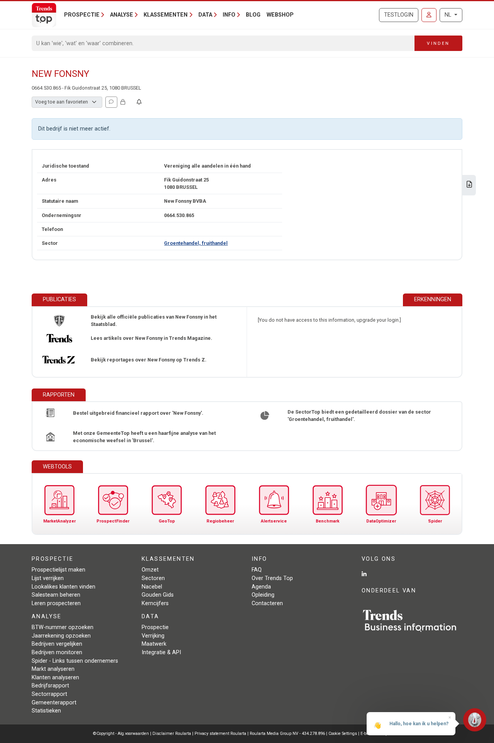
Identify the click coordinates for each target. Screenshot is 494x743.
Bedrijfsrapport (50, 685)
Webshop (280, 15)
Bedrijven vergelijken (57, 644)
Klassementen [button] (166, 15)
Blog (253, 15)
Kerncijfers (155, 603)
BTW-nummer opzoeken (62, 627)
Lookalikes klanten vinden (63, 587)
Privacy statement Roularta (220, 733)
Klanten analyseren (55, 677)
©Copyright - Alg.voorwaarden (121, 733)
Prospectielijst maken (58, 570)
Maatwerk (154, 644)
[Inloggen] (428, 15)
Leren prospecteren (56, 603)
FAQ (257, 570)
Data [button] (205, 15)
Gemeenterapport (54, 702)
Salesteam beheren (56, 595)
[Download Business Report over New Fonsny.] (469, 185)
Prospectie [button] (82, 15)
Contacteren (267, 603)
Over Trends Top (272, 578)
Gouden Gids (158, 595)
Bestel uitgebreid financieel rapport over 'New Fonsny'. (138, 413)
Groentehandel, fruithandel (196, 243)
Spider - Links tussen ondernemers (75, 661)
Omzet (150, 570)
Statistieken (46, 710)
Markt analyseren (53, 669)
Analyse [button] (121, 15)
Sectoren (153, 578)
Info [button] (229, 15)
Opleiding (263, 595)
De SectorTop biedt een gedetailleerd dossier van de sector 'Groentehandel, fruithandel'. (359, 415)
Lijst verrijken (48, 578)
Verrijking (153, 636)
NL (449, 15)
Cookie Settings (343, 733)
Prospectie (155, 627)
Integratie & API (161, 652)
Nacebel (152, 587)
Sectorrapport (49, 694)
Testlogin (398, 15)
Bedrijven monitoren (57, 652)
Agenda (261, 587)
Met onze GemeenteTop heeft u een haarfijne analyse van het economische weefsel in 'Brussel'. (144, 436)
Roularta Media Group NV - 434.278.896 (288, 733)
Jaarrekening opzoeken (61, 636)
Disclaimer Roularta (171, 733)
